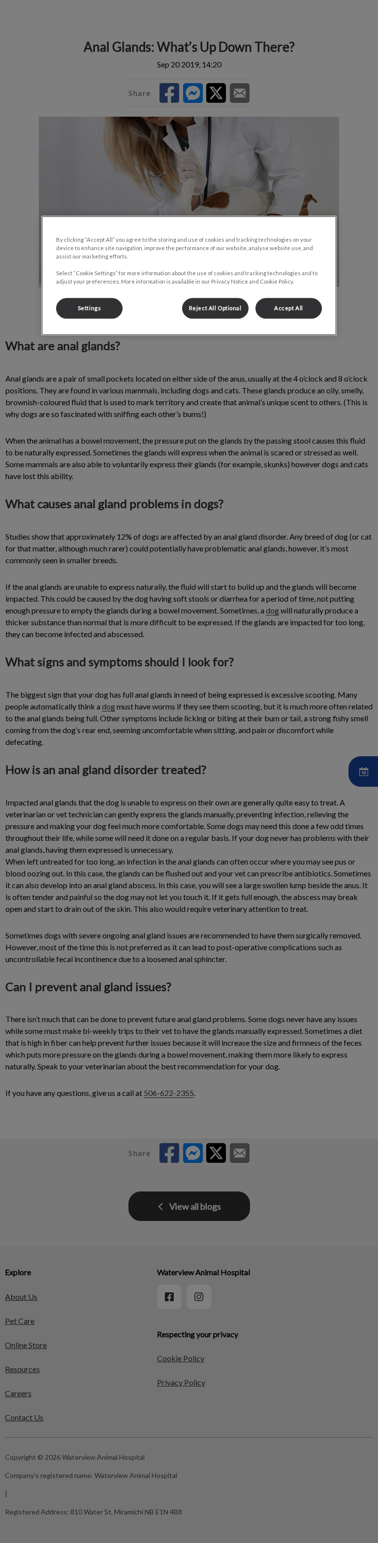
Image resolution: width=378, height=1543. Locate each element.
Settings (89, 308)
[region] (189, 275)
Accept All (288, 308)
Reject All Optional (215, 308)
